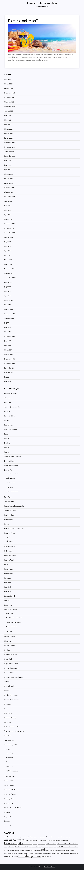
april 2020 (7, 296)
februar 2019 (8, 309)
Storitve (7, 749)
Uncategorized (9, 799)
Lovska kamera (9, 637)
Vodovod (7, 812)
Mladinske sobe (11, 483)
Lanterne (7, 601)
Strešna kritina (9, 781)
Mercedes (7, 641)
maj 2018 (7, 332)
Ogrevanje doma (31, 847)
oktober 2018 (9, 318)
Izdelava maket (9, 546)
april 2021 (7, 255)
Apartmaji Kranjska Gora (12, 407)
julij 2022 (7, 242)
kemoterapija (13, 843)
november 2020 (10, 269)
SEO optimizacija (12, 771)
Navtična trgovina (10, 655)
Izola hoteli (8, 551)
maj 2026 (7, 79)
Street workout (9, 776)
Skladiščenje (8, 736)
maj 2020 (7, 291)
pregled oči (27, 850)
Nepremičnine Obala (11, 664)
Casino (6, 452)
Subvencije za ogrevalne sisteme (26, 853)
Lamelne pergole (9, 596)
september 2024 (10, 156)
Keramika (7, 578)
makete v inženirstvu (51, 844)
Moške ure (9, 613)
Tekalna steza (9, 785)
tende (36, 853)
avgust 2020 (8, 282)
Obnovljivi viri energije (20, 847)
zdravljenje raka (29, 856)
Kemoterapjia (8, 574)
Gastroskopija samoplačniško (14, 506)
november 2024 (9, 147)
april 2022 (7, 251)
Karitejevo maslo (10, 555)
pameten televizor (61, 847)
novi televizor (11, 847)
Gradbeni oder (9, 515)
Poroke (8, 762)
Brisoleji (6, 447)
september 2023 (10, 197)
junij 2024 (7, 165)
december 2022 (9, 224)
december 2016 (9, 359)
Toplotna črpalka (10, 794)
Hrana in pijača (9, 533)
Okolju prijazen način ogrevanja (44, 847)
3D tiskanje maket (9, 837)
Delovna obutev (9, 461)
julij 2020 (7, 287)
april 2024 (7, 170)
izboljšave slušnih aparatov (45, 840)
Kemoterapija (8, 569)
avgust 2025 (8, 111)
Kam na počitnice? (23, 21)
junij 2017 (7, 341)
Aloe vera (7, 402)
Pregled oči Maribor (11, 695)
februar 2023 (8, 219)
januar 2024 (8, 183)
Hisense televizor (34, 840)
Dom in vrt (8, 470)
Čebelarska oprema (12, 474)
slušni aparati (65, 850)
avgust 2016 (8, 372)
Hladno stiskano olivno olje (14, 529)
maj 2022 (7, 246)
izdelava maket (57, 840)
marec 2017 (8, 350)
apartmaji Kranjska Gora (26, 837)
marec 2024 (8, 174)
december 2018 (9, 314)
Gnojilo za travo (10, 510)
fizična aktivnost (65, 837)
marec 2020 (8, 300)
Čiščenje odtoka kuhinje (12, 456)
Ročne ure (7, 722)
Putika (6, 709)
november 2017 (9, 336)
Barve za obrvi (9, 416)
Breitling (7, 443)
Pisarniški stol (9, 686)
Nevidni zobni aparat (11, 668)
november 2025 (9, 97)
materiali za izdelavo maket (64, 844)
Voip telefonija (9, 817)
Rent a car (9, 766)
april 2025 (7, 124)
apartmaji (16, 837)
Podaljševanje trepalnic (14, 618)
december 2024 (9, 143)
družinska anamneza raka (54, 837)
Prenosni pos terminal (11, 700)
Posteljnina (9, 487)
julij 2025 (7, 115)
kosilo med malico (27, 844)
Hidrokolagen (8, 520)
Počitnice (7, 691)
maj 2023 (7, 210)
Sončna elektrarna (12, 492)
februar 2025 (8, 133)
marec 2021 (8, 260)
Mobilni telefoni (9, 646)
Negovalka (9, 757)
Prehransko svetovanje (13, 622)
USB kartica (8, 803)
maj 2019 (7, 305)
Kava (6, 564)
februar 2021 (8, 264)
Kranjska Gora (41, 844)
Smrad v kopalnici (10, 745)
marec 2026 (8, 84)
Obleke (6, 682)
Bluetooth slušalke (10, 429)
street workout (13, 853)
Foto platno (8, 497)
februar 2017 (8, 354)
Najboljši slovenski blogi (42, 3)
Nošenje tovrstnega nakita (13, 677)
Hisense (6, 524)
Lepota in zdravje (10, 610)
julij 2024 (7, 161)
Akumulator (8, 398)
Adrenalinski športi (10, 393)
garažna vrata (14, 840)
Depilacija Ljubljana (11, 466)
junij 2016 (7, 381)
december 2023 (9, 188)
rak (43, 849)
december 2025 (9, 93)
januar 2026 (8, 88)
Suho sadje (9, 541)
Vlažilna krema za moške (13, 808)
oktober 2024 (9, 152)
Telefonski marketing (11, 790)
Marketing (9, 753)
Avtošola (7, 411)
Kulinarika (7, 592)
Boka (6, 434)
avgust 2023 (8, 201)
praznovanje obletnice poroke (17, 850)
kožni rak (35, 844)
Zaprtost (9, 631)
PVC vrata (8, 713)
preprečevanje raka (36, 850)
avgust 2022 (8, 237)
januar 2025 (8, 138)
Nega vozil (8, 659)
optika (54, 847)
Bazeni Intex (8, 425)
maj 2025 (7, 120)
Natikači (7, 650)
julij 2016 (7, 377)
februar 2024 (8, 179)
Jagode (8, 537)
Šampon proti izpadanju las (14, 731)
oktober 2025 (9, 102)
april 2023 (7, 215)
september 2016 (9, 368)
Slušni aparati (9, 740)
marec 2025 (8, 129)
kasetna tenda (64, 840)
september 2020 (10, 278)
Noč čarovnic (9, 673)
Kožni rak (7, 587)
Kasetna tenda (9, 560)
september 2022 (10, 233)
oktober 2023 (9, 192)
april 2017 (7, 345)
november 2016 (9, 363)
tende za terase (42, 853)
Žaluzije (7, 821)
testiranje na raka (51, 853)
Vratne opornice (11, 627)
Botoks (6, 438)
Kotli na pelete (11, 478)
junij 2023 (7, 206)
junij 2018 (7, 327)
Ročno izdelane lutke (11, 727)
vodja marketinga (13, 856)
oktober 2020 (9, 273)
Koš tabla (7, 583)
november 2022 (9, 228)
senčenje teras (58, 850)
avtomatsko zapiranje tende (40, 837)
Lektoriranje (8, 605)
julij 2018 (7, 323)
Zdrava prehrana (10, 826)
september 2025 (10, 106)
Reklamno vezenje (10, 718)
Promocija (7, 704)
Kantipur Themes (49, 867)
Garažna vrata (9, 501)
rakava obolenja (50, 850)
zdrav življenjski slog (47, 856)
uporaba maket (69, 853)
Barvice (6, 420)
